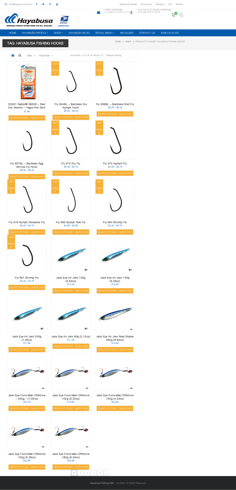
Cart (170, 4)
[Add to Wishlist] (29, 98)
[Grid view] (12, 55)
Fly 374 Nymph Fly (115, 163)
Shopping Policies (128, 4)
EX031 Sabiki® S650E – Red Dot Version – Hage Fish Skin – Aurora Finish (27, 107)
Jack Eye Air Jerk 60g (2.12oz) (70, 336)
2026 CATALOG (170, 32)
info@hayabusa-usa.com (20, 4)
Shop (57, 32)
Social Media (104, 32)
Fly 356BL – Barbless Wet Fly (115, 104)
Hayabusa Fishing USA (102, 483)
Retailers (126, 32)
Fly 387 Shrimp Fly (27, 277)
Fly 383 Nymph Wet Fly (71, 222)
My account (146, 4)
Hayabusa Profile (34, 32)
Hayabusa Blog (79, 32)
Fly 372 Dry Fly (70, 163)
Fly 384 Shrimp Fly (115, 222)
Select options (19, 118)
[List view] (19, 55)
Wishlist (179, 4)
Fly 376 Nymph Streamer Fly (27, 222)
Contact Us (147, 32)
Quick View (37, 99)
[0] (173, 15)
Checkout (159, 4)
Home (12, 32)
